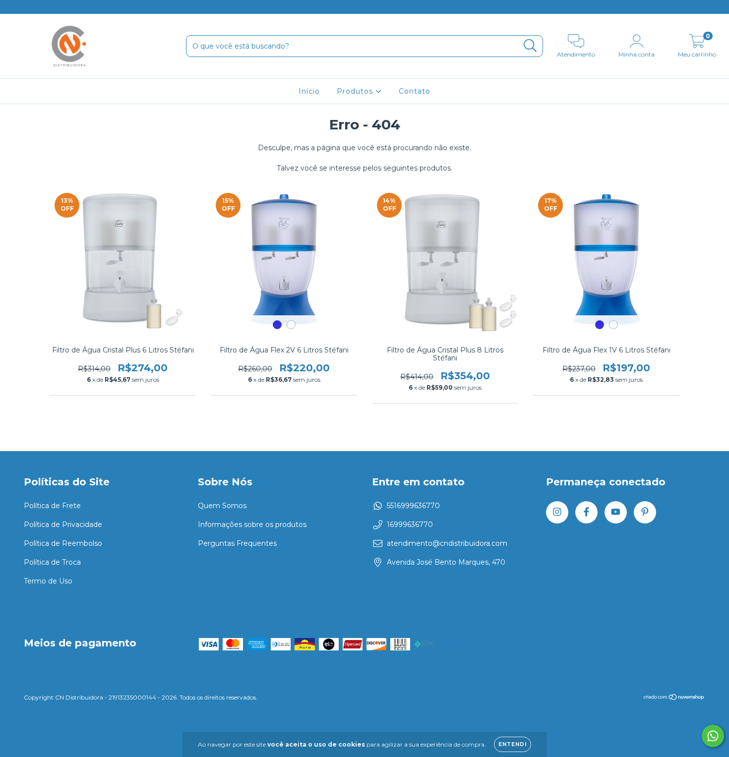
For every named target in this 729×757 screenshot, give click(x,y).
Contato (414, 91)
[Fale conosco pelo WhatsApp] (713, 736)
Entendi (512, 744)
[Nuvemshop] (674, 698)
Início (309, 91)
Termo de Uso (48, 581)
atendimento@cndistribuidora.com (447, 543)
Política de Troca (52, 562)
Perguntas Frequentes (237, 543)
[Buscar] (530, 46)
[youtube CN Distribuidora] (45, 6)
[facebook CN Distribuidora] (29, 6)
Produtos (356, 91)
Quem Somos (222, 505)
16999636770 (410, 524)
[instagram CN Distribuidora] (14, 6)
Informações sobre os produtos (252, 524)
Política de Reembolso (63, 543)
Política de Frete (52, 505)
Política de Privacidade (63, 524)
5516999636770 (413, 505)
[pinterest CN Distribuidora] (59, 6)
